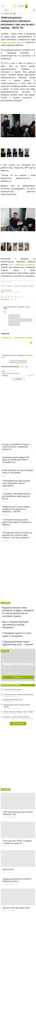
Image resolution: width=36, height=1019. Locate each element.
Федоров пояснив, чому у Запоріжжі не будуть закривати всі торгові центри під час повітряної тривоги (18, 612)
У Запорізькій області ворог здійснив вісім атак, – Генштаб (17, 643)
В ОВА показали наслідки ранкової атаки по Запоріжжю (17, 471)
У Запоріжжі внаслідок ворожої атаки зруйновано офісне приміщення (16, 483)
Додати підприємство (18, 723)
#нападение (17, 286)
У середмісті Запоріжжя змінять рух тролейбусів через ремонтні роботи (16, 496)
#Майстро (10, 286)
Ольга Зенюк (8, 290)
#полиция (31, 286)
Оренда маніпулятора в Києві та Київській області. (17, 880)
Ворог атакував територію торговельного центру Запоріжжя (15, 624)
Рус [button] (6, 10)
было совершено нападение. (22, 264)
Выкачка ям (8, 869)
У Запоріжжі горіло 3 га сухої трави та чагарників (16, 634)
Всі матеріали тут (18, 677)
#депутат (3, 286)
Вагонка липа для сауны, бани (16, 908)
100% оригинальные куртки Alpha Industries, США (18, 813)
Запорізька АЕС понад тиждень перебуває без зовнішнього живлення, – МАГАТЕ (16, 509)
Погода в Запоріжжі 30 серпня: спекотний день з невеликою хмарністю (16, 446)
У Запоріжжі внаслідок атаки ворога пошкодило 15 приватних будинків (17, 522)
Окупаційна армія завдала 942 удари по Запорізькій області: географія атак (15, 459)
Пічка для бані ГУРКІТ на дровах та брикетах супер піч (17, 842)
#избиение (25, 286)
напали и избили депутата (13, 42)
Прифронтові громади (18, 664)
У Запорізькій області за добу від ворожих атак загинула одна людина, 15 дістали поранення (17, 535)
